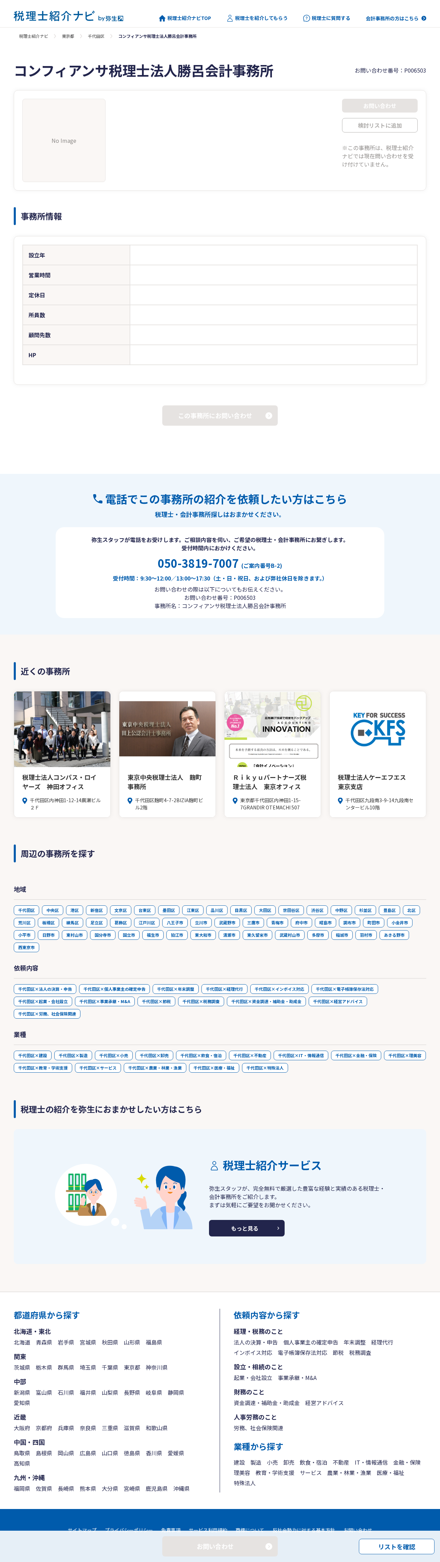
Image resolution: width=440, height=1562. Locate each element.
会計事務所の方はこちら (392, 18)
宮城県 (88, 1342)
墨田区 (169, 910)
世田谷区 (291, 910)
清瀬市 (229, 935)
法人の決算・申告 (256, 1342)
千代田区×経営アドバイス (338, 1001)
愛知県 (22, 1403)
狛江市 (177, 935)
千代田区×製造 (73, 1055)
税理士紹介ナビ (33, 36)
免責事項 (170, 1530)
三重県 (110, 1428)
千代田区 (96, 36)
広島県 (88, 1453)
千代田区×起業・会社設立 (43, 1001)
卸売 (288, 1462)
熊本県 (88, 1488)
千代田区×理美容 (404, 1055)
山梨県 (110, 1392)
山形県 (132, 1342)
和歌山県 (157, 1428)
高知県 (22, 1463)
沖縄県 (181, 1488)
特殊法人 (245, 1483)
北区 (411, 910)
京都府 (44, 1428)
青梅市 (277, 922)
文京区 (120, 910)
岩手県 (66, 1342)
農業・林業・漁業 (349, 1472)
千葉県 (110, 1367)
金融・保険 (407, 1462)
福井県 (88, 1392)
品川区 (217, 910)
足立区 (96, 922)
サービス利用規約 (208, 1530)
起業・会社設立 (253, 1377)
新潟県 (22, 1392)
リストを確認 (396, 1546)
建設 (239, 1462)
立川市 (201, 922)
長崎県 (66, 1488)
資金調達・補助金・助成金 (267, 1403)
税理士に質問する (331, 18)
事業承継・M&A (297, 1377)
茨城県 (22, 1367)
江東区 (193, 910)
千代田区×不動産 (249, 1055)
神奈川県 (157, 1367)
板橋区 (48, 922)
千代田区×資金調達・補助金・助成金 (266, 1001)
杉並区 (365, 910)
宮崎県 (132, 1488)
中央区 (52, 910)
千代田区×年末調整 (175, 989)
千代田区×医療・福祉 (214, 1068)
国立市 (129, 935)
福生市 (153, 935)
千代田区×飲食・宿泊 (201, 1055)
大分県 (110, 1488)
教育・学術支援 (275, 1472)
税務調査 (360, 1352)
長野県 (132, 1392)
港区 (74, 910)
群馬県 (66, 1367)
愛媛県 (176, 1453)
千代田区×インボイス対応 (279, 989)
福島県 (154, 1342)
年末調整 (355, 1342)
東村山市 (74, 935)
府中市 (301, 922)
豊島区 (389, 910)
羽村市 (366, 935)
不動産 (341, 1462)
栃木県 (44, 1367)
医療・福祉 (390, 1472)
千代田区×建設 (32, 1055)
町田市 (373, 922)
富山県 (44, 1392)
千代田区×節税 (156, 1001)
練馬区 (72, 922)
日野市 (48, 935)
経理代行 (382, 1342)
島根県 (44, 1453)
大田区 (265, 910)
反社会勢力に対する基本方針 (304, 1530)
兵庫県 (66, 1428)
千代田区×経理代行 (224, 989)
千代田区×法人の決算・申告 (45, 989)
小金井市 (400, 922)
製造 (255, 1462)
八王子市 (175, 922)
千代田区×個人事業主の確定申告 (114, 989)
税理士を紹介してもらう (261, 18)
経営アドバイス (324, 1403)
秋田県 (110, 1342)
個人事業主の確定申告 (310, 1342)
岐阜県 (154, 1392)
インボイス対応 (253, 1352)
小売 (272, 1462)
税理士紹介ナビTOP (189, 18)
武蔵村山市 (289, 935)
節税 (338, 1352)
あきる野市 (394, 935)
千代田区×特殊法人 (265, 1068)
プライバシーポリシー (129, 1530)
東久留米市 (257, 935)
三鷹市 (253, 922)
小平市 (24, 935)
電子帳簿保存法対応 (302, 1352)
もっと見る (244, 1228)
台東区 (145, 910)
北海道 (22, 1342)
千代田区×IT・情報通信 (301, 1055)
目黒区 (241, 910)
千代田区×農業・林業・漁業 (155, 1068)
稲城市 (342, 935)
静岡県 (176, 1392)
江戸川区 (147, 922)
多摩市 (318, 935)
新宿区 (96, 910)
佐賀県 (44, 1488)
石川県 (66, 1392)
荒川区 (24, 922)
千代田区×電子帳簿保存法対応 (345, 989)
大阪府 (22, 1428)
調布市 (349, 922)
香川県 (154, 1453)
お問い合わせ (357, 1530)
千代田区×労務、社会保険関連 (47, 1014)
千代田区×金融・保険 (356, 1055)
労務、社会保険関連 (258, 1428)
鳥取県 (22, 1453)
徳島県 (132, 1453)
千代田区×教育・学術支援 (43, 1068)
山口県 (110, 1453)
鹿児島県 (157, 1488)
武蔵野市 (227, 922)
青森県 (44, 1342)
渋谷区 (317, 910)
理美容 (242, 1472)
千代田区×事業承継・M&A (104, 1001)
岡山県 (66, 1453)
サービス (311, 1472)
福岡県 (22, 1488)
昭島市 (325, 922)
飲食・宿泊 (313, 1462)
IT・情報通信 (371, 1462)
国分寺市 (103, 935)
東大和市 (203, 935)
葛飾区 (120, 922)
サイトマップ (82, 1530)
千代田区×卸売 (154, 1055)
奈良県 (88, 1428)
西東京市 (26, 947)
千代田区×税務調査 (201, 1001)
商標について (249, 1530)
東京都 (68, 36)
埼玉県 (88, 1367)
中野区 (341, 910)
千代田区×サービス (98, 1068)
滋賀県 (132, 1428)
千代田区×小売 (113, 1055)
